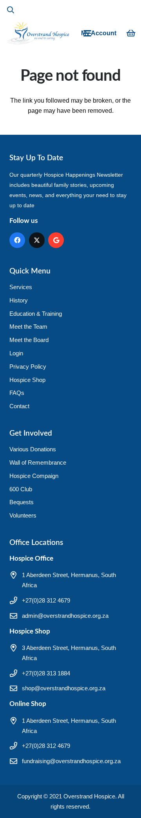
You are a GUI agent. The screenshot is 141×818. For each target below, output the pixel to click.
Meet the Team (28, 326)
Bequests (21, 502)
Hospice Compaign (33, 475)
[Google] (56, 240)
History (18, 300)
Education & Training (35, 313)
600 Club (20, 489)
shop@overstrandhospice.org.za (63, 688)
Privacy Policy (27, 366)
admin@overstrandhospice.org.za (65, 615)
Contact (19, 406)
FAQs (16, 392)
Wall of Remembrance (37, 462)
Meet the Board (29, 340)
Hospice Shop (27, 379)
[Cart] (131, 33)
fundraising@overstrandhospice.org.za (71, 761)
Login (16, 353)
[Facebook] (17, 240)
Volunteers (22, 515)
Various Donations (32, 449)
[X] (37, 240)
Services (20, 287)
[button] (10, 10)
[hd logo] (38, 33)
